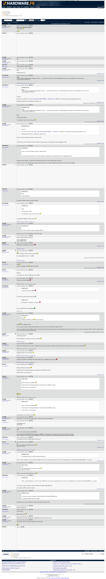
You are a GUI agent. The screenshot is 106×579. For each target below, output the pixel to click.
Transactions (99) (5, 352)
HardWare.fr (9, 7)
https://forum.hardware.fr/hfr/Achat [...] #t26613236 (26, 355)
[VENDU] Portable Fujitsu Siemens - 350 (62, 566)
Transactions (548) (5, 244)
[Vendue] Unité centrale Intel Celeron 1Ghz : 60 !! (64, 570)
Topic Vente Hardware (21, 248)
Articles (18, 7)
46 (11, 22)
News (14, 7)
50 (16, 22)
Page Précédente (94, 22)
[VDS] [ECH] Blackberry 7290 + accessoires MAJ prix (14, 562)
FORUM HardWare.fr (7, 11)
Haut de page (87, 550)
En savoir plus (72, 0)
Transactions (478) (5, 287)
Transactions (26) (5, 27)
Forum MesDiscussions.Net (50, 574)
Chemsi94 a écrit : (25, 225)
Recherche (100, 7)
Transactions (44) (5, 439)
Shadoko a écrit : (25, 288)
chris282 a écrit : (25, 191)
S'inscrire (32, 7)
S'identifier (26, 7)
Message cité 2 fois (100, 80)
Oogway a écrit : (25, 378)
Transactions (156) (5, 77)
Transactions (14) (5, 271)
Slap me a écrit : (25, 464)
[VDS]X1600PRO (6, 569)
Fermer (78, 0)
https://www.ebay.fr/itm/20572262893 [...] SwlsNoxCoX (41, 99)
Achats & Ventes (7, 13)
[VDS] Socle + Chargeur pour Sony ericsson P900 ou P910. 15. (67, 563)
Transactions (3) (5, 66)
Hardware (7, 14)
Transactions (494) (5, 443)
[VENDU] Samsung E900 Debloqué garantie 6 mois (13, 565)
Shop (36, 7)
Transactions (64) (5, 147)
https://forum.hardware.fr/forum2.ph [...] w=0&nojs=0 (26, 450)
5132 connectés (101, 8)
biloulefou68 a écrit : (25, 87)
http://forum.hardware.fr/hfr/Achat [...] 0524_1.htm (26, 83)
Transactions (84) (5, 264)
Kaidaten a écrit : (25, 315)
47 (12, 22)
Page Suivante (101, 22)
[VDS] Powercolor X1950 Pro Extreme (10, 568)
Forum (3, 7)
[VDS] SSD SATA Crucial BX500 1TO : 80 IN (14, 15)
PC (22, 7)
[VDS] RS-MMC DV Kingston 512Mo (61, 562)
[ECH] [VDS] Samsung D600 (59, 568)
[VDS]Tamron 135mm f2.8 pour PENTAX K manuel (13, 563)
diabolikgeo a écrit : (25, 454)
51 (18, 22)
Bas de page (87, 22)
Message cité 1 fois (100, 73)
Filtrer (27, 20)
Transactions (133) (5, 345)
